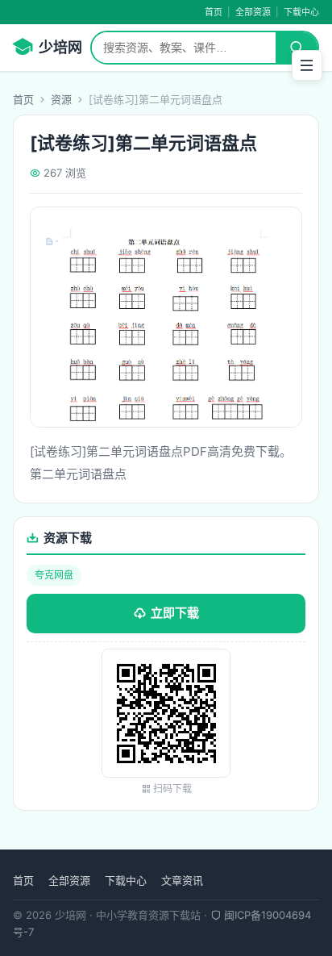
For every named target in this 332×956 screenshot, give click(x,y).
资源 (61, 99)
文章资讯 (182, 880)
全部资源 (253, 12)
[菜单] (307, 65)
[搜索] (296, 47)
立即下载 (175, 612)
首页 (213, 12)
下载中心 (301, 12)
